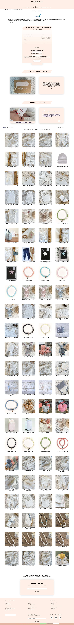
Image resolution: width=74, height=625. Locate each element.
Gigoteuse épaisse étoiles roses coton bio (28, 205)
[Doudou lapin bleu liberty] (62, 349)
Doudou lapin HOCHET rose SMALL (28, 299)
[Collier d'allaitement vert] (45, 520)
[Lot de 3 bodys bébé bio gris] (11, 558)
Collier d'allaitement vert (45, 527)
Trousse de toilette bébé (62, 337)
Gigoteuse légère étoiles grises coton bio (62, 186)
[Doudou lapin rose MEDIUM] (45, 292)
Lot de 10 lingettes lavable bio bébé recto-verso (28, 528)
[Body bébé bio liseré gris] (45, 140)
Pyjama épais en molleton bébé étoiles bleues (45, 490)
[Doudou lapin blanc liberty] (28, 216)
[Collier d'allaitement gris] (62, 539)
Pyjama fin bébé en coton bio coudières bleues (11, 262)
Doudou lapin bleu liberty (62, 356)
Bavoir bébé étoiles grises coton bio (45, 204)
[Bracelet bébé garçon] (45, 273)
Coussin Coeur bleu (45, 413)
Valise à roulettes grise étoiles (11, 242)
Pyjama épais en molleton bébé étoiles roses (28, 490)
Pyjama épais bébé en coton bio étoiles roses (28, 243)
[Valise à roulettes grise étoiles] (11, 235)
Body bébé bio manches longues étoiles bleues (11, 490)
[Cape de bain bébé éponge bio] (11, 216)
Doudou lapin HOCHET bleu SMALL (62, 299)
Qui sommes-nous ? (54, 602)
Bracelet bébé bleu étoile (11, 413)
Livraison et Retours (8, 604)
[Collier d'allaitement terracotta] (45, 539)
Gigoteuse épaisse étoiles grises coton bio (28, 319)
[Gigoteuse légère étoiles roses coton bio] (45, 178)
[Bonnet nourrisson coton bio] (62, 159)
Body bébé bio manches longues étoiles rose (62, 471)
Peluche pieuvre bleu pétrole (11, 470)
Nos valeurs (52, 603)
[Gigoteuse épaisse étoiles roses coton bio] (28, 197)
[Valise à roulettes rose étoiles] (11, 425)
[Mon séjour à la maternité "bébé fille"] (28, 387)
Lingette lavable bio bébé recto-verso (62, 375)
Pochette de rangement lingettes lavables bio (62, 395)
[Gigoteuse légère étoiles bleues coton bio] (28, 178)
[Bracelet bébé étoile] (45, 330)
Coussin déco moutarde (62, 565)
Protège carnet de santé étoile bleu (62, 261)
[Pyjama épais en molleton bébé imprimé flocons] (62, 311)
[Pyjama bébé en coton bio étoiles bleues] (11, 501)
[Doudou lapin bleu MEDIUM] (11, 311)
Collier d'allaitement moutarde (62, 527)
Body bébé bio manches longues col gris (11, 147)
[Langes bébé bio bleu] (11, 520)
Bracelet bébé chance (11, 451)
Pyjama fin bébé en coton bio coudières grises (11, 167)
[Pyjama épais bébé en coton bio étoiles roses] (28, 235)
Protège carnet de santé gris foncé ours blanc (45, 262)
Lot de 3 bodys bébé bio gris (11, 565)
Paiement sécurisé (8, 609)
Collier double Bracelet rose (62, 451)
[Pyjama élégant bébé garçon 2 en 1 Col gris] (11, 368)
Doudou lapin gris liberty (28, 356)
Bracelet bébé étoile (45, 337)
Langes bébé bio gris (62, 204)
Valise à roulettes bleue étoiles (28, 432)
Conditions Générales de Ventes (10, 608)
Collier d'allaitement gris (62, 546)
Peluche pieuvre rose (45, 356)
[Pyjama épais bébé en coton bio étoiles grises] (28, 159)
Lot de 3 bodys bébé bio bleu (28, 565)
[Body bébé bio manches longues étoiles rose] (62, 463)
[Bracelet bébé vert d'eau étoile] (62, 216)
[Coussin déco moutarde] (62, 558)
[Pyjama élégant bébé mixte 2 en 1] (11, 349)
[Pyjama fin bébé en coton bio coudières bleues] (11, 254)
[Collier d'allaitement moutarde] (62, 520)
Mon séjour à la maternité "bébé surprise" (45, 395)
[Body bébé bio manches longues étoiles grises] (28, 140)
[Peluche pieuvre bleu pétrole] (11, 463)
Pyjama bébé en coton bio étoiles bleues (11, 509)
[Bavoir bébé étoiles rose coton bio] (28, 501)
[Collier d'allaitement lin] (11, 539)
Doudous (29, 608)
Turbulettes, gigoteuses (31, 604)
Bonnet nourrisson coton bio (62, 166)
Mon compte (7, 603)
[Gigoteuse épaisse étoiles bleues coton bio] (11, 197)
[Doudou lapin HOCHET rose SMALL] (28, 292)
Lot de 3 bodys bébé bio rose (45, 565)
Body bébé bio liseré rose (28, 470)
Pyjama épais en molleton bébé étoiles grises (45, 167)
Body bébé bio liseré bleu (45, 470)
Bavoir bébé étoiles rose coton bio (28, 508)
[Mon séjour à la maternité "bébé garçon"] (11, 387)
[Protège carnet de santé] (11, 273)
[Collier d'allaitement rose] (28, 539)
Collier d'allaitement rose (28, 546)
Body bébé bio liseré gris (45, 147)
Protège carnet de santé (11, 280)
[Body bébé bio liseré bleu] (45, 463)
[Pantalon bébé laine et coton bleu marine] (28, 254)
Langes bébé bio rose (62, 508)
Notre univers (53, 604)
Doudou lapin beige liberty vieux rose (62, 432)
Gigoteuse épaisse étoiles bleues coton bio (11, 205)
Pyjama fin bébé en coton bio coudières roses (62, 243)
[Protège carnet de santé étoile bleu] (62, 254)
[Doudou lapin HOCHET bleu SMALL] (62, 292)
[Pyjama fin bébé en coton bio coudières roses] (62, 235)
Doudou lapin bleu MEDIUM (11, 318)
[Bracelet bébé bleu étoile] (11, 406)
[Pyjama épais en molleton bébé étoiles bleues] (45, 482)
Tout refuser (50, 623)
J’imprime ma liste (37, 63)
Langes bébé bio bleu (11, 527)
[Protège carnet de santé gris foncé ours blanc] (45, 254)
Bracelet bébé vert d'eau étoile (62, 223)
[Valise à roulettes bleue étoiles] (28, 425)
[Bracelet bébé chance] (11, 444)
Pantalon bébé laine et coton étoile (11, 185)
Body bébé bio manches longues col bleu (45, 376)
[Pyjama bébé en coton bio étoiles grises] (62, 140)
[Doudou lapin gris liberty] (28, 349)
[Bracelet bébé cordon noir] (28, 330)
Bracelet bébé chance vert (45, 451)
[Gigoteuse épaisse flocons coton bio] (11, 330)
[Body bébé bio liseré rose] (28, 463)
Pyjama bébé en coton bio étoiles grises (62, 147)
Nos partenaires (53, 608)
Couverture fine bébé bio (45, 432)
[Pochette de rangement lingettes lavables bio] (62, 387)
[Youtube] (56, 617)
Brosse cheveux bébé (28, 413)
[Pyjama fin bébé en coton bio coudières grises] (11, 159)
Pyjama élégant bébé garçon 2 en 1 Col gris (11, 376)
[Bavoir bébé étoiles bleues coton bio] (45, 501)
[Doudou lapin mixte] (45, 216)
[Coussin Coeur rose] (62, 406)
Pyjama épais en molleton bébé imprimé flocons (62, 319)
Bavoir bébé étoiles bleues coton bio (45, 508)
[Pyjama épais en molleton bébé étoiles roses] (28, 482)
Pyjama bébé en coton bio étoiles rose (62, 490)
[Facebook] (51, 617)
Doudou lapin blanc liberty (28, 223)
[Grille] (3, 127)
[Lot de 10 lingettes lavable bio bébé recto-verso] (28, 520)
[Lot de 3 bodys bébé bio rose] (45, 558)
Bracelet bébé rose (28, 280)
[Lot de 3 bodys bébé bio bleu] (28, 558)
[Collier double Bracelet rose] (62, 444)
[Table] (5, 127)
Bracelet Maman (62, 280)
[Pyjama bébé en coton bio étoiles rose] (62, 482)
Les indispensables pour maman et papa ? (23, 122)
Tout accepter (43, 623)
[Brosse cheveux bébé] (28, 406)
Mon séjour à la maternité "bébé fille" (28, 394)
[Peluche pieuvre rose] (45, 349)
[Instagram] (60, 617)
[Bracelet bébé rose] (28, 273)
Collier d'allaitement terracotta (45, 546)
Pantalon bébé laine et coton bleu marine (28, 262)
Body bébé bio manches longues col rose (28, 376)
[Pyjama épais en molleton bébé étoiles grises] (45, 159)
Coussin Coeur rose (62, 413)
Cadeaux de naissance (31, 609)
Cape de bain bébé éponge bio (11, 223)
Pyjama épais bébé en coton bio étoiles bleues (45, 243)
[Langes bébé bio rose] (62, 501)
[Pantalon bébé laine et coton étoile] (11, 178)
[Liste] (4, 127)
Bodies (29, 602)
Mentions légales (8, 607)
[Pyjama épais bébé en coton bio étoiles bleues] (45, 235)
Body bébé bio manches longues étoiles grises (28, 147)
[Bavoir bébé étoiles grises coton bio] (45, 197)
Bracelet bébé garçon (45, 280)
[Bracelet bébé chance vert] (45, 444)
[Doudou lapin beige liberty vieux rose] (62, 425)
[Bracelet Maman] (62, 273)
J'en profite (37, 591)
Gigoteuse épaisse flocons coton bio (11, 337)
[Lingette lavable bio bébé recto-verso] (62, 368)
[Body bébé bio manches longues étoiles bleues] (11, 482)
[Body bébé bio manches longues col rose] (28, 368)
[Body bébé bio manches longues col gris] (11, 140)
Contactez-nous (7, 602)
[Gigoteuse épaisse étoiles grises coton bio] (28, 311)
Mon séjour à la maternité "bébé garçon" (12, 395)
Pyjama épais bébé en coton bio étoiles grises (28, 167)
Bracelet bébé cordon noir (28, 337)
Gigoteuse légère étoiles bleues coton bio (28, 186)
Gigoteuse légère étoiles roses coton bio (45, 186)
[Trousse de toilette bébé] (62, 330)
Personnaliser (56, 623)
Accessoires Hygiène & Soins (32, 607)
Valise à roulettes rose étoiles (11, 432)
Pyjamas (29, 603)
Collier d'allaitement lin (11, 546)
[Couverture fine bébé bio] (45, 425)
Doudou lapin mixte (45, 223)
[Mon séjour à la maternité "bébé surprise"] (45, 387)
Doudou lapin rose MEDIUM (45, 299)
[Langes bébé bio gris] (62, 197)
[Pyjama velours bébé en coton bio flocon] (45, 311)
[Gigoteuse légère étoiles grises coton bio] (62, 178)
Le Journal (52, 609)
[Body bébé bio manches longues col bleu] (45, 368)
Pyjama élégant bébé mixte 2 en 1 (11, 356)
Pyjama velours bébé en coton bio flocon (45, 319)
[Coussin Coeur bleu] (45, 406)
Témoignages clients (54, 607)
